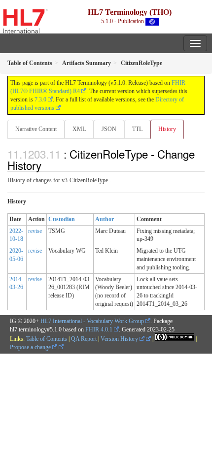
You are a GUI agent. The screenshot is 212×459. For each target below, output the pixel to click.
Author (104, 219)
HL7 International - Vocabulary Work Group (92, 321)
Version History (120, 338)
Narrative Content (36, 129)
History (167, 129)
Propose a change (31, 347)
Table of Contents (46, 338)
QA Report (84, 338)
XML (79, 129)
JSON (109, 129)
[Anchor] (46, 165)
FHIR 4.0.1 (98, 329)
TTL (137, 129)
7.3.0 (40, 99)
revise (35, 231)
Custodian (61, 219)
